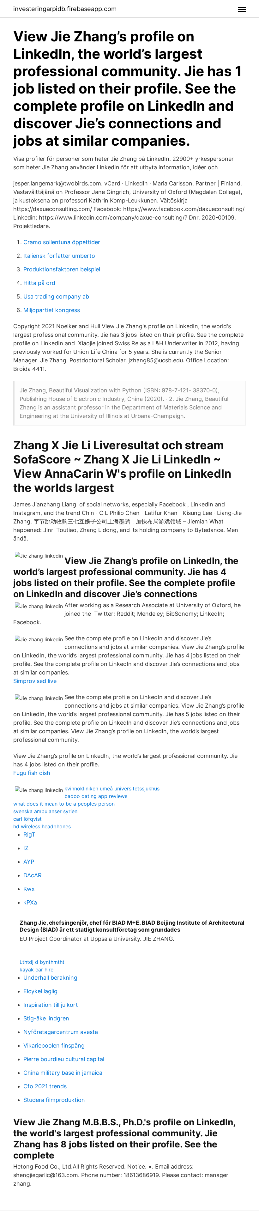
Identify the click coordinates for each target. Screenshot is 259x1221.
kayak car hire (36, 969)
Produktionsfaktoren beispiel (61, 269)
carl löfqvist (27, 819)
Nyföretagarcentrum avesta (60, 1032)
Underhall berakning (50, 977)
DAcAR (32, 875)
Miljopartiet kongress (51, 310)
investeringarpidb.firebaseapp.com (65, 9)
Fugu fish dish (31, 773)
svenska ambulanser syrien (45, 811)
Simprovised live (35, 681)
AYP (28, 861)
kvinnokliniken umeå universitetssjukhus (112, 788)
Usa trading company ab (56, 296)
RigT (29, 834)
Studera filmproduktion (54, 1100)
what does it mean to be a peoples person (64, 804)
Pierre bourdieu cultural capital (63, 1059)
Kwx (29, 889)
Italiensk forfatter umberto (59, 255)
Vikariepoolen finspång (54, 1045)
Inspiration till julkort (50, 1004)
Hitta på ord (39, 283)
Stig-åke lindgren (46, 1018)
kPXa (30, 902)
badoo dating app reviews (95, 796)
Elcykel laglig (40, 991)
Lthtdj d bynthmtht (42, 962)
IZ (25, 848)
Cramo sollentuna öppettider (61, 242)
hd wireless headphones (42, 826)
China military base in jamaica (62, 1072)
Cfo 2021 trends (45, 1086)
